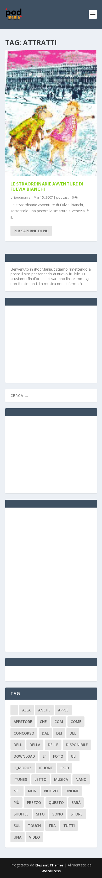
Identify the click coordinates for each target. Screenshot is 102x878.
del (73, 733)
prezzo (34, 802)
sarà (76, 802)
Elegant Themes (49, 865)
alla (26, 709)
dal (45, 733)
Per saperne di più (31, 230)
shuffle (21, 814)
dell (18, 744)
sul (17, 825)
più (16, 802)
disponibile (77, 744)
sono (57, 814)
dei (59, 733)
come (76, 721)
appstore (23, 721)
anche (44, 709)
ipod (64, 767)
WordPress (51, 871)
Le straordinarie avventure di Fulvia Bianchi (47, 186)
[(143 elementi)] (14, 710)
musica (61, 779)
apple (63, 709)
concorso (24, 733)
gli (73, 756)
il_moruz (23, 767)
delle (53, 744)
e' (44, 756)
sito (40, 814)
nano (81, 779)
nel (17, 790)
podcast (62, 197)
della (35, 744)
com (58, 721)
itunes (20, 779)
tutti (69, 825)
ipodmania (22, 197)
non (32, 790)
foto (58, 756)
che (43, 721)
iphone (46, 767)
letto (41, 779)
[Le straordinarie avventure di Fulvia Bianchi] (51, 113)
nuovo (51, 790)
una (17, 837)
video (34, 837)
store (77, 814)
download (24, 756)
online (72, 790)
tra (52, 825)
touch (34, 825)
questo (56, 802)
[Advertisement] (49, 343)
